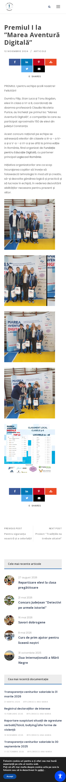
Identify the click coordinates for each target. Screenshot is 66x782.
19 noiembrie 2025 (13, 735)
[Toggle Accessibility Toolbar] (60, 776)
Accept (10, 776)
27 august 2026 (27, 577)
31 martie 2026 (12, 701)
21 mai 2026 (25, 597)
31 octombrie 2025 (29, 653)
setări (41, 770)
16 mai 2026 (25, 617)
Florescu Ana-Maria (37, 701)
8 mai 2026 (25, 632)
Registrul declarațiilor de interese (27, 709)
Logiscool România (29, 157)
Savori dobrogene (31, 622)
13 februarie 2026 (13, 713)
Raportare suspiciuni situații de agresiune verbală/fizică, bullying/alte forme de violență (33, 725)
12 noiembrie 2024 (16, 51)
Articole (40, 51)
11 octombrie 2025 (14, 751)
